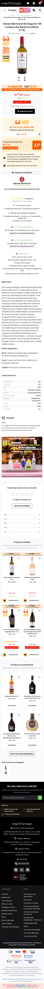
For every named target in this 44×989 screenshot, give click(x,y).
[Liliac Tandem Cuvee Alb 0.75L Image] (11, 565)
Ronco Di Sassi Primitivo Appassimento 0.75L (12, 631)
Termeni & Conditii (31, 903)
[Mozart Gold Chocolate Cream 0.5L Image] (32, 722)
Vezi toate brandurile (32, 930)
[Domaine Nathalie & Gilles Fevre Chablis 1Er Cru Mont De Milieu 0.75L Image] (32, 618)
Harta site (28, 900)
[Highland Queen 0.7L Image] (11, 684)
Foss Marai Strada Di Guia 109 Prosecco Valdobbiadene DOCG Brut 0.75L (12, 737)
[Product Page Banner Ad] (22, 457)
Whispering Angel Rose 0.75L (32, 578)
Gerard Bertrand (26, 15)
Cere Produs (7, 923)
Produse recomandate (10, 927)
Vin (18, 15)
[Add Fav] (19, 558)
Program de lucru (8, 907)
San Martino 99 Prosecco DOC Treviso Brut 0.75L (32, 697)
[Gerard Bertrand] (22, 181)
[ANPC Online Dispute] (29, 961)
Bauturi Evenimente (9, 910)
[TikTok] (27, 869)
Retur (4, 917)
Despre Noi (6, 897)
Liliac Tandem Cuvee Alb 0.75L (12, 578)
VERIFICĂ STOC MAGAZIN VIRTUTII (22, 246)
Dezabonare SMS (30, 923)
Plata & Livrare (7, 904)
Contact (5, 894)
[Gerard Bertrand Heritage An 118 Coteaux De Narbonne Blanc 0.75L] (6, 769)
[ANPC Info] (14, 961)
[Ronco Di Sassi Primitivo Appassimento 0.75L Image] (11, 618)
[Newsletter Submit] (40, 798)
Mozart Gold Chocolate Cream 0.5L (32, 735)
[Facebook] (15, 869)
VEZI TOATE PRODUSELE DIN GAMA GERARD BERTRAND (22, 189)
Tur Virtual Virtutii (30, 936)
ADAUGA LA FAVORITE (23, 173)
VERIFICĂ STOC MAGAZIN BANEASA (22, 233)
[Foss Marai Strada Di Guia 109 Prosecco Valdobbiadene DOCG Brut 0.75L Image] (11, 722)
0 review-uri (29, 199)
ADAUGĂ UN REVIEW (22, 506)
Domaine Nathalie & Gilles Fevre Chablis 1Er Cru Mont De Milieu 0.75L (32, 632)
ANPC (26, 926)
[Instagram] (21, 869)
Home (13, 15)
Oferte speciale (8, 920)
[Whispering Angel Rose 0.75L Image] (32, 565)
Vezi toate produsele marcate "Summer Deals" (22, 166)
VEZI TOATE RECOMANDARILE (22, 754)
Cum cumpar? (7, 901)
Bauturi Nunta (7, 914)
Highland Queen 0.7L (12, 696)
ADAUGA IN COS (26, 111)
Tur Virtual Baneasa (31, 933)
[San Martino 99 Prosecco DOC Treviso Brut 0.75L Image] (32, 684)
